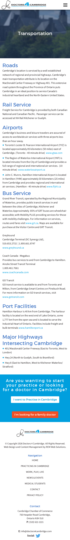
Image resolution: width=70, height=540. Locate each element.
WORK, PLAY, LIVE (35, 472)
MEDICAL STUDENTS (35, 483)
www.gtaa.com (54, 153)
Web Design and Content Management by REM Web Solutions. (35, 447)
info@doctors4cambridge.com (36, 531)
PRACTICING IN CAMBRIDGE (35, 466)
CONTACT (35, 489)
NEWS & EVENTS (35, 477)
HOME (35, 460)
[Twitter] (38, 536)
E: (19, 531)
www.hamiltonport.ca (31, 328)
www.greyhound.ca (13, 248)
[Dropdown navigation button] (65, 5)
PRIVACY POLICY (35, 495)
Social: (31, 535)
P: (28, 522)
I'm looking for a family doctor (35, 414)
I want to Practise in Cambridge (35, 399)
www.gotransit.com (13, 297)
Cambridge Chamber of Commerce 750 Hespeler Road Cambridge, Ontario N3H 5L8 (35, 514)
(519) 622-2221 (36, 522)
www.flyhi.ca (54, 186)
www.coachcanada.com (15, 272)
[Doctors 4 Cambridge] (35, 4)
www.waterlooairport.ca (31, 170)
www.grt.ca (32, 223)
